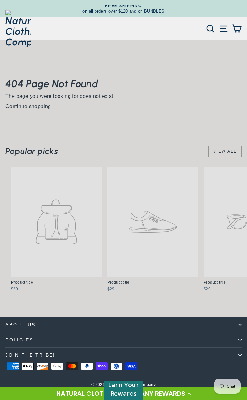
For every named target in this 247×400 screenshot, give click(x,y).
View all (225, 151)
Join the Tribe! (30, 355)
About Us (20, 324)
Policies (19, 339)
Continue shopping (28, 106)
